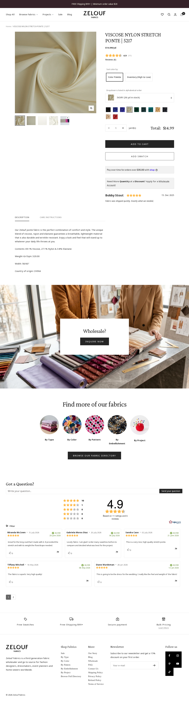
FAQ (90, 665)
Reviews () (110, 59)
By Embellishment (69, 668)
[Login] (175, 14)
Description (22, 217)
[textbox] (83, 491)
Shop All (10, 14)
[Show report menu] (58, 552)
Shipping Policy (95, 672)
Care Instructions (51, 217)
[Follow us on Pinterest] (169, 664)
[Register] (154, 665)
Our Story (92, 653)
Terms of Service (96, 684)
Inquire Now (94, 341)
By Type (65, 657)
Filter (12, 526)
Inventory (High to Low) (139, 77)
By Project (65, 672)
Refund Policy (94, 680)
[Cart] (181, 14)
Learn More (164, 627)
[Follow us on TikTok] (169, 672)
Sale (60, 14)
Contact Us (93, 668)
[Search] (169, 14)
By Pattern (65, 665)
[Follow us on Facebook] (169, 655)
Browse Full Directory (71, 676)
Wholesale (93, 661)
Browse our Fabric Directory (94, 455)
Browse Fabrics (27, 14)
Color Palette (114, 77)
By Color (65, 661)
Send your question (171, 491)
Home (8, 26)
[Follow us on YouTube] (177, 664)
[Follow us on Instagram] (177, 655)
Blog (69, 14)
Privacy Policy (94, 676)
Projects (47, 14)
